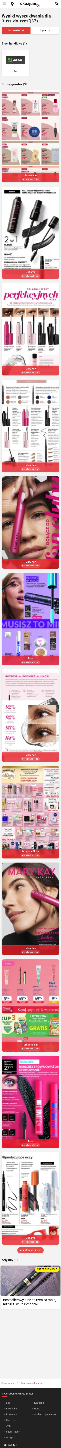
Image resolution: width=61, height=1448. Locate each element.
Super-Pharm (13, 1431)
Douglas (10, 1437)
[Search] (57, 4)
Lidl (8, 1402)
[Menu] (4, 4)
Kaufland (39, 1402)
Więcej (42, 30)
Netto (37, 1408)
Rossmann (11, 1414)
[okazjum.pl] (30, 4)
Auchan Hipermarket (45, 1414)
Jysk (8, 1426)
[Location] (12, 4)
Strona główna (7, 1383)
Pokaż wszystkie (30, 1250)
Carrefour (11, 1420)
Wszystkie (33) (16, 30)
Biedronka (11, 1408)
